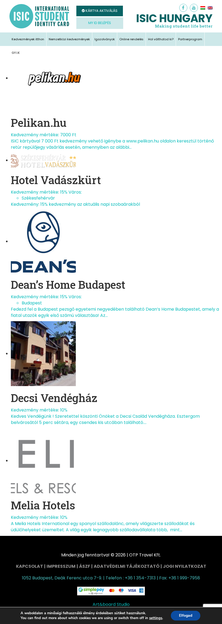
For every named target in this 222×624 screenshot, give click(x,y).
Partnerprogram (190, 39)
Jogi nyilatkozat (184, 566)
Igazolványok (104, 39)
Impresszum (61, 566)
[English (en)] (210, 8)
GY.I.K (16, 53)
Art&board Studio (111, 604)
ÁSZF (84, 566)
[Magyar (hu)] (202, 8)
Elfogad (185, 615)
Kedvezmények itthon (28, 39)
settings (155, 618)
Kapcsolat (29, 566)
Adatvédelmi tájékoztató (126, 566)
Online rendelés (131, 39)
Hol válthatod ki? (161, 39)
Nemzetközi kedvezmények (69, 39)
